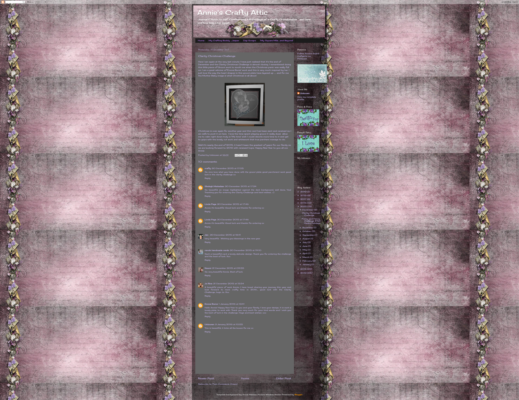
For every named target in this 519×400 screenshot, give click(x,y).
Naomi (208, 268)
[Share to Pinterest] (246, 155)
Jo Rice (208, 283)
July (304, 242)
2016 (303, 203)
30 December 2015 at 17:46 (233, 204)
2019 (303, 192)
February (307, 261)
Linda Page (210, 204)
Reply (207, 178)
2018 (303, 195)
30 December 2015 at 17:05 (228, 168)
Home (201, 40)
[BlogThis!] (238, 155)
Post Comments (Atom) (224, 384)
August (306, 239)
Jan (207, 235)
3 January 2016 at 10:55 (229, 324)
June (305, 246)
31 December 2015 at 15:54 (228, 283)
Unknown (209, 324)
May (305, 250)
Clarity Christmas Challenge (311, 214)
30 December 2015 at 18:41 (225, 235)
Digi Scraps (249, 40)
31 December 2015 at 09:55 (228, 268)
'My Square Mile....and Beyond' (276, 40)
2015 (303, 206)
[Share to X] (241, 155)
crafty (208, 168)
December (308, 210)
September (308, 235)
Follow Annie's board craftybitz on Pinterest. (308, 56)
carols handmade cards (217, 250)
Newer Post (206, 378)
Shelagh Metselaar (214, 186)
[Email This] (236, 155)
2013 (303, 273)
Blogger (298, 395)
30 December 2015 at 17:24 (240, 186)
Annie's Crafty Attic (232, 12)
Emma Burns (211, 304)
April (305, 253)
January (306, 264)
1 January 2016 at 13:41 (231, 304)
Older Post (283, 378)
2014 (303, 269)
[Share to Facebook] (243, 155)
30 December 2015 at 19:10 (245, 250)
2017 (303, 199)
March (306, 257)
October (307, 231)
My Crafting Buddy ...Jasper (224, 40)
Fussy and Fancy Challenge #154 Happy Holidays (311, 221)
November (308, 228)
